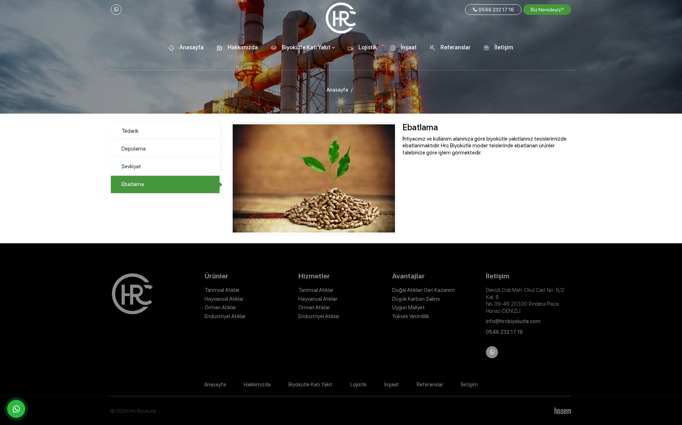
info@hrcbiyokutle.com (513, 321)
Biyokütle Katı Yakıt (310, 384)
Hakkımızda (243, 47)
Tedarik (130, 131)
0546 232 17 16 (495, 9)
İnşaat (409, 47)
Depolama (133, 149)
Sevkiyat (131, 166)
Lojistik (367, 47)
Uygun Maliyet (408, 307)
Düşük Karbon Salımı (416, 299)
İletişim (503, 47)
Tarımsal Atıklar (222, 290)
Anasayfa (191, 47)
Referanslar (455, 47)
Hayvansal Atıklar (224, 299)
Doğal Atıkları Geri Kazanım (423, 290)
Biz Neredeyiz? (547, 9)
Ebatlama (132, 184)
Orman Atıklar (220, 307)
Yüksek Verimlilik (410, 316)
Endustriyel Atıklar (225, 316)
